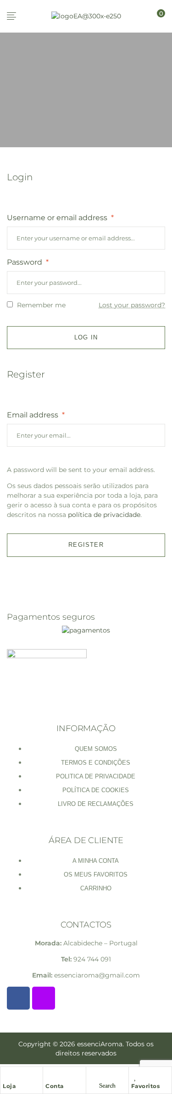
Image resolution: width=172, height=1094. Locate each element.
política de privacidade (104, 515)
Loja (9, 1086)
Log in (86, 337)
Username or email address (60, 217)
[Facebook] (18, 998)
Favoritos (145, 1086)
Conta (54, 1086)
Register (86, 544)
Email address (36, 415)
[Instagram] (43, 998)
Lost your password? (132, 305)
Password (28, 262)
